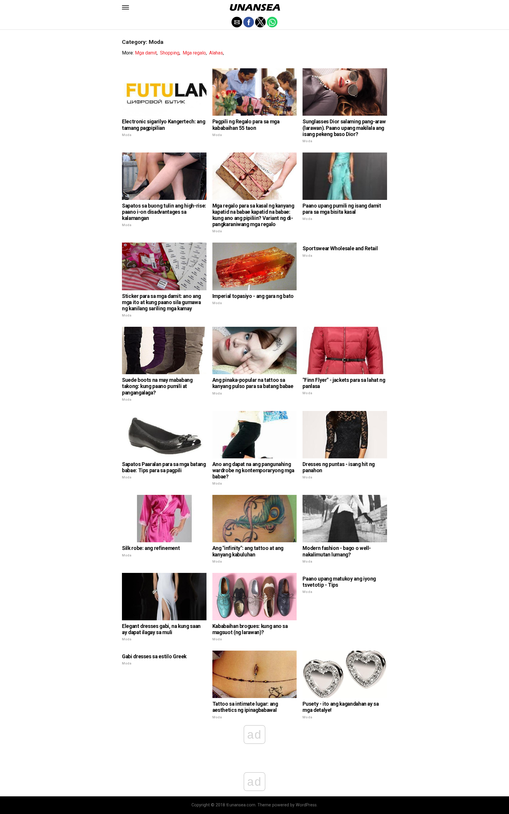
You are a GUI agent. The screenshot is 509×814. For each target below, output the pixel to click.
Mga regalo (194, 53)
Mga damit (146, 53)
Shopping (169, 53)
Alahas (216, 53)
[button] (125, 7)
